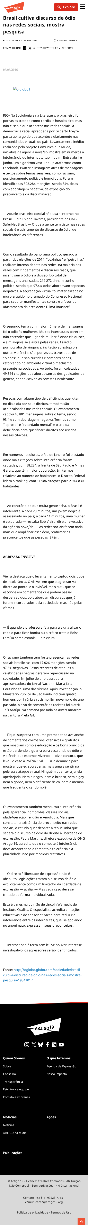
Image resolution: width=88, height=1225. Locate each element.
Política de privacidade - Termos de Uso (44, 1212)
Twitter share (30, 48)
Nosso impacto (56, 1074)
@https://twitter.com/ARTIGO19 (52, 47)
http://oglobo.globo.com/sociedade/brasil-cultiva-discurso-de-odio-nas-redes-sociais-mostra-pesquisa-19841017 (42, 974)
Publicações (12, 1153)
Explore (69, 7)
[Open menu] (82, 7)
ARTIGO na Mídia (15, 1133)
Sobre (7, 1066)
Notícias (8, 1125)
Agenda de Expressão (61, 1066)
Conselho (9, 1074)
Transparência (13, 1082)
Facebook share (24, 48)
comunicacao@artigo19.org (44, 1202)
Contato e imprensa (16, 1097)
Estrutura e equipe (16, 1089)
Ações (51, 1117)
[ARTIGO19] (13, 7)
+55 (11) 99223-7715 (49, 1198)
